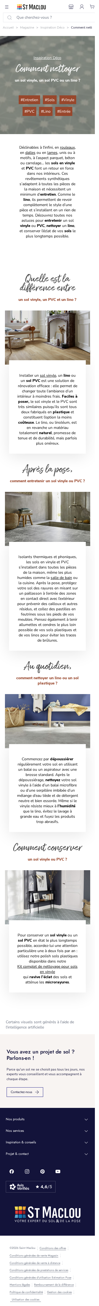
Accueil (8, 27)
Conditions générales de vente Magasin (34, 1256)
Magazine (27, 27)
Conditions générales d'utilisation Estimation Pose (40, 1278)
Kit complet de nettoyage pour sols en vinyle (47, 969)
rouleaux (67, 147)
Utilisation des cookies (25, 1299)
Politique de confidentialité (26, 1292)
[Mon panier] (92, 7)
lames (52, 152)
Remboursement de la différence (54, 1285)
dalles (30, 152)
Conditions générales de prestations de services (39, 1270)
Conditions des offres (53, 1248)
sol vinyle (48, 375)
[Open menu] (7, 7)
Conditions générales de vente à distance (35, 1263)
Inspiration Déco (52, 27)
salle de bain (61, 577)
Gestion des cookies (59, 1292)
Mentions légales (20, 1285)
